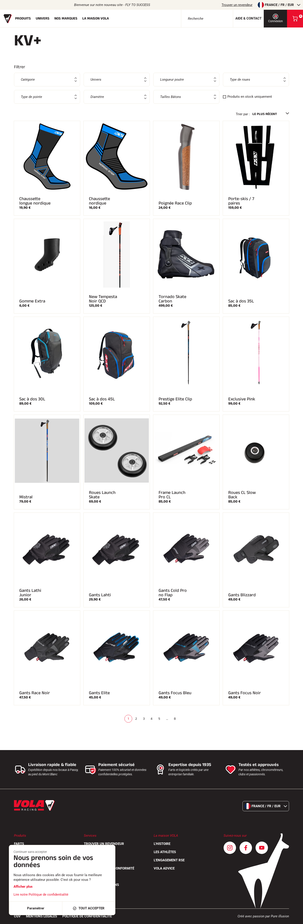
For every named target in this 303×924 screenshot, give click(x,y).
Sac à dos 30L (32, 399)
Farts (19, 844)
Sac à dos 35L (241, 301)
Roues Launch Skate (102, 494)
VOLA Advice (164, 868)
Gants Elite (99, 693)
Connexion (275, 21)
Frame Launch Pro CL (172, 494)
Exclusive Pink (241, 399)
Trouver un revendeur (237, 5)
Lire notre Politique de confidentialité (41, 895)
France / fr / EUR (279, 5)
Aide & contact (248, 18)
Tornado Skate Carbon (172, 298)
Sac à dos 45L (102, 399)
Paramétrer (35, 908)
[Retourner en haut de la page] (294, 918)
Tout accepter (91, 908)
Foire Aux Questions (101, 885)
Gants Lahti (100, 595)
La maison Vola (95, 18)
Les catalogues (97, 860)
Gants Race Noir (34, 693)
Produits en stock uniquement (249, 97)
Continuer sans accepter (30, 852)
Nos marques (65, 18)
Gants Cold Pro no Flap (173, 592)
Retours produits (99, 852)
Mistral (26, 497)
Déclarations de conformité (109, 868)
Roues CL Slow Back (242, 494)
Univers (42, 18)
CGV (17, 916)
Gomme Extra (32, 301)
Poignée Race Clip (175, 203)
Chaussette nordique (99, 201)
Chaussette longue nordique (35, 201)
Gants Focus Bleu (175, 693)
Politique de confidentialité (87, 916)
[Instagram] (230, 848)
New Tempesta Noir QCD (103, 298)
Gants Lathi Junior (30, 592)
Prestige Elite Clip (175, 399)
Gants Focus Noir (244, 693)
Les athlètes (165, 852)
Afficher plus (23, 887)
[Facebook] (246, 848)
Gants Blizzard (242, 595)
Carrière (91, 877)
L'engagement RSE (169, 860)
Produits (23, 18)
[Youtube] (262, 848)
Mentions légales (41, 916)
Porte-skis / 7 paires (241, 201)
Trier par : (243, 114)
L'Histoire (162, 844)
